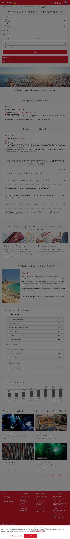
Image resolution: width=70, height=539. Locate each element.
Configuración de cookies (16, 536)
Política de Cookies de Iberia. (38, 531)
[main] (35, 532)
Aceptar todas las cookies (30, 536)
